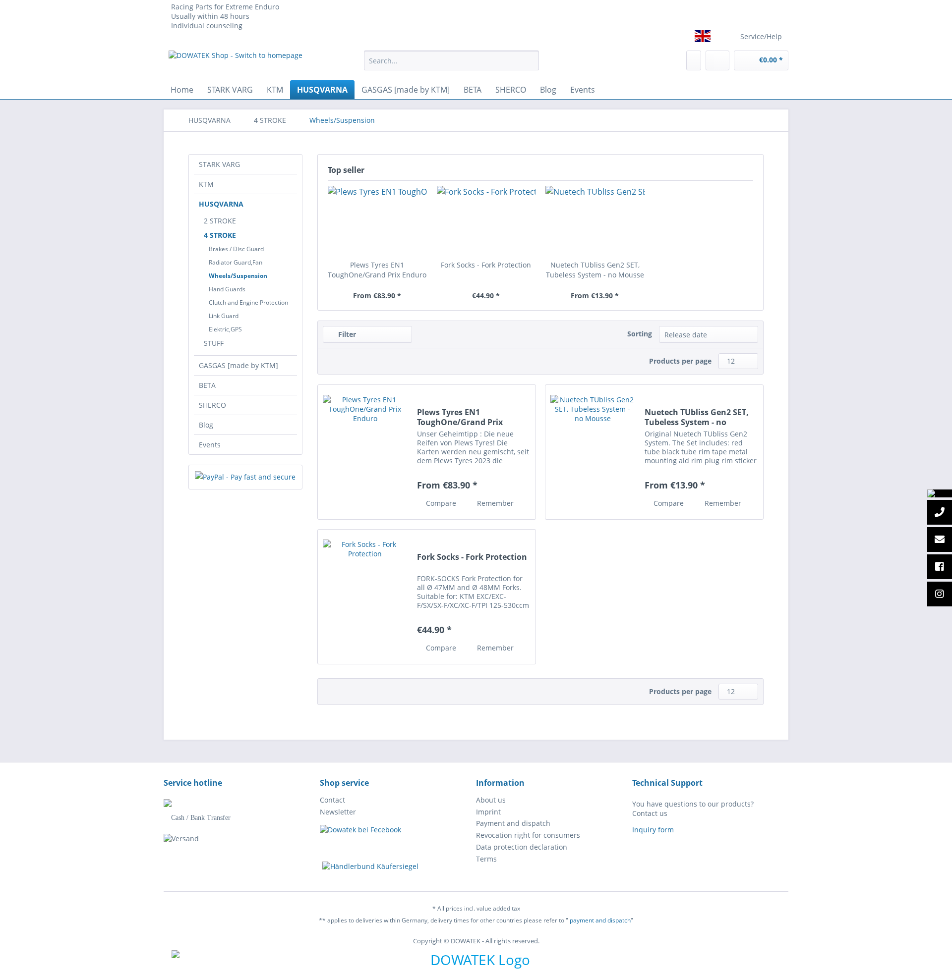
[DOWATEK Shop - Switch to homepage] (235, 63)
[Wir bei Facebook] (940, 567)
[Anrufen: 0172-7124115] (939, 513)
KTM (206, 184)
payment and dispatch (600, 920)
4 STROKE (220, 235)
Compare (440, 503)
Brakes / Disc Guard (236, 249)
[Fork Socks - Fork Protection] (486, 220)
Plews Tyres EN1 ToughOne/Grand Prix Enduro (377, 269)
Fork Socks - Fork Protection (486, 265)
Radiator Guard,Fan (235, 262)
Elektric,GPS (225, 329)
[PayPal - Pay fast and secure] (245, 477)
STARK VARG (219, 164)
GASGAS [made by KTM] (238, 365)
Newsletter (338, 811)
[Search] (530, 60)
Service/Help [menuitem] (761, 36)
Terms (486, 859)
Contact (332, 800)
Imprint (488, 811)
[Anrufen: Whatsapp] (939, 493)
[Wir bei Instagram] (940, 594)
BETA (207, 385)
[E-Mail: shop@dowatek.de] (939, 540)
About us (491, 800)
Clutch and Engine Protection (248, 302)
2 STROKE (220, 220)
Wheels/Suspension (238, 275)
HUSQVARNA (221, 204)
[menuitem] (451, 65)
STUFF (214, 343)
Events (210, 444)
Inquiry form (653, 829)
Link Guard (223, 316)
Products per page (680, 361)
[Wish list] (693, 60)
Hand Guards (227, 289)
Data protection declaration (521, 847)
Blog (206, 425)
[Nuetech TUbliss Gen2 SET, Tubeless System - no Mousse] (595, 220)
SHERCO (212, 405)
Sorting (639, 333)
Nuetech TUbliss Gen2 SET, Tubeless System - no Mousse (595, 269)
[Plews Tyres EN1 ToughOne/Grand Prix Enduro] (377, 220)
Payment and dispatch (513, 823)
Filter (346, 334)
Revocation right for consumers (528, 835)
